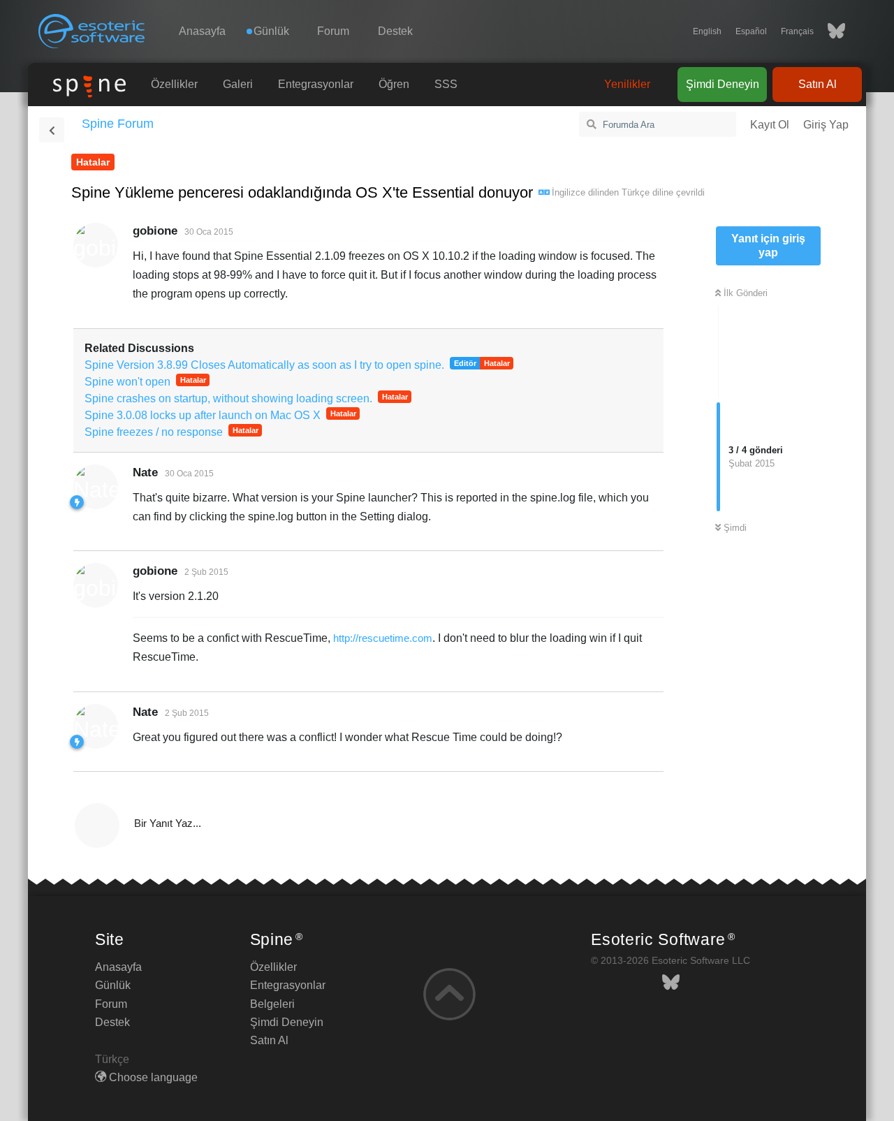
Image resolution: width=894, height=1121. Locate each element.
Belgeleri (272, 1004)
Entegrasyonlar (315, 84)
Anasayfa (202, 31)
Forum (333, 31)
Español (751, 31)
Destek (395, 31)
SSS (445, 84)
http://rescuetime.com (382, 638)
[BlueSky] (829, 31)
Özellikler (174, 84)
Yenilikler (627, 84)
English (707, 31)
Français (797, 31)
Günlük (113, 985)
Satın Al (817, 84)
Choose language (152, 1077)
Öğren (394, 84)
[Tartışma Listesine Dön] (51, 129)
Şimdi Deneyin (722, 84)
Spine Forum (118, 124)
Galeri (238, 84)
